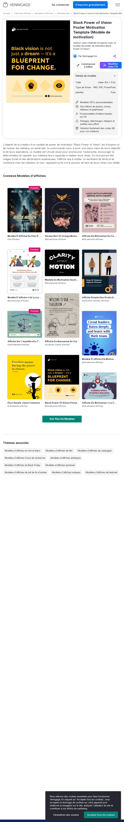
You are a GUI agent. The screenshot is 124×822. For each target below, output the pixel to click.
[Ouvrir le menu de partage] (114, 56)
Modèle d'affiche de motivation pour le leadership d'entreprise (99, 359)
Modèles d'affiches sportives (60, 465)
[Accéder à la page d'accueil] (16, 4)
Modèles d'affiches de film (59, 450)
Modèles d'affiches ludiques (66, 472)
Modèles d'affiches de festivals (101, 472)
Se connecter (60, 4)
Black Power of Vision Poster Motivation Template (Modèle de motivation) (62, 402)
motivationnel (63, 13)
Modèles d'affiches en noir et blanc (22, 450)
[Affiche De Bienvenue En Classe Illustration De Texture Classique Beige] (62, 315)
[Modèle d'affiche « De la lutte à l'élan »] (25, 272)
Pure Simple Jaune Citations (24, 402)
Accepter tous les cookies (101, 815)
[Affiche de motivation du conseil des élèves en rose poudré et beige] (99, 210)
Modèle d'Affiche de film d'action (25, 236)
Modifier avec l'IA (113, 65)
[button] (86, 65)
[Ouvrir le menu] (117, 5)
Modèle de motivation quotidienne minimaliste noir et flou (62, 279)
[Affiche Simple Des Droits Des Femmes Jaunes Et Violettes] (99, 272)
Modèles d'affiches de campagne (95, 450)
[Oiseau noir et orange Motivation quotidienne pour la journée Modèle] (62, 210)
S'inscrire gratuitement (90, 4)
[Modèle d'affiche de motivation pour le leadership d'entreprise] (99, 333)
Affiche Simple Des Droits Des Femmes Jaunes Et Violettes (99, 297)
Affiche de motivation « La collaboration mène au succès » (99, 402)
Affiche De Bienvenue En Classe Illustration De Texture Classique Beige (62, 341)
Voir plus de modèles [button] (62, 418)
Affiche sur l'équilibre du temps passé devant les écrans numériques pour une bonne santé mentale (25, 341)
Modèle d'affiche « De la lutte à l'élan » (25, 297)
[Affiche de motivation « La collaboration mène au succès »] (99, 386)
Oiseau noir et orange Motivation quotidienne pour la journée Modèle (62, 236)
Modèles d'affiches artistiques (66, 458)
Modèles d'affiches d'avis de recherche (25, 458)
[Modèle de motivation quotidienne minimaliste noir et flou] (62, 263)
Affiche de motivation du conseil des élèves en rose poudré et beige (99, 236)
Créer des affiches (22, 13)
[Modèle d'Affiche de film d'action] (25, 210)
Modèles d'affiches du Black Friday (22, 465)
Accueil (6, 13)
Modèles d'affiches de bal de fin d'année (26, 472)
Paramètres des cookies (66, 815)
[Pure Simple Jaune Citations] (25, 377)
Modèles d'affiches (44, 13)
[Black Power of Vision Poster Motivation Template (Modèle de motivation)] (62, 377)
